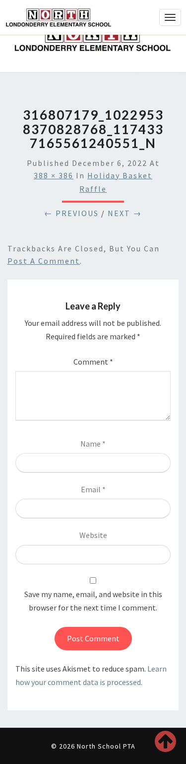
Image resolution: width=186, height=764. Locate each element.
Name (93, 444)
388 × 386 (53, 175)
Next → (125, 213)
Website (93, 535)
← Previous (71, 213)
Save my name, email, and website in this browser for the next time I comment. (93, 600)
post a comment (43, 261)
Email (93, 489)
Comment (93, 362)
